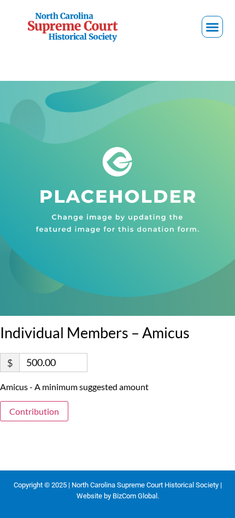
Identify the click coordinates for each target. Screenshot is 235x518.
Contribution (34, 411)
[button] (213, 27)
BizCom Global (135, 496)
